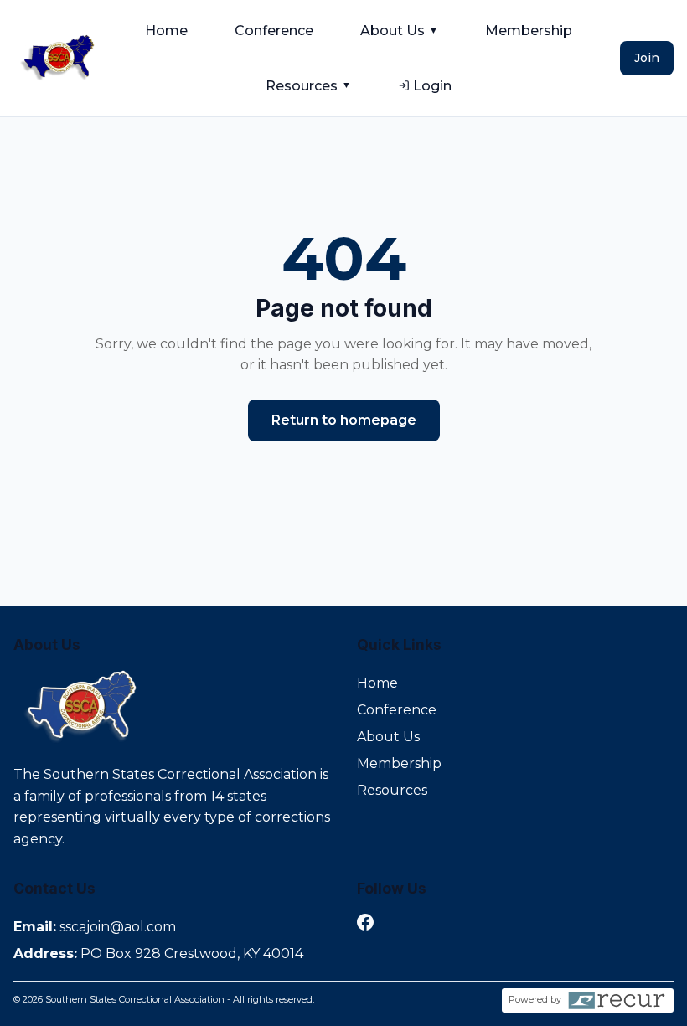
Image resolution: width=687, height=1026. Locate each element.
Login (432, 86)
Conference (274, 31)
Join (646, 57)
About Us (399, 31)
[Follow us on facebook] (365, 925)
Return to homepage (343, 420)
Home (166, 31)
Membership (528, 31)
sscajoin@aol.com (117, 927)
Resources (308, 86)
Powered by (535, 999)
